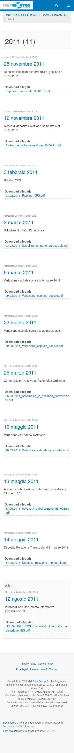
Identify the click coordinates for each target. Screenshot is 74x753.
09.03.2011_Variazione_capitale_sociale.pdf (34, 295)
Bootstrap (8, 722)
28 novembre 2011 (24, 63)
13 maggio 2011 (21, 480)
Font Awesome (11, 730)
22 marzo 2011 (20, 322)
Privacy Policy (28, 663)
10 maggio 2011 (21, 426)
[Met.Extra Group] (16, 5)
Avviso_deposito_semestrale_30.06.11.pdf (33, 145)
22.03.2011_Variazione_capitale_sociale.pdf (34, 346)
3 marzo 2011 (19, 222)
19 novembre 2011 (24, 117)
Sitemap (53, 669)
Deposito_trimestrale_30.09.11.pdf (28, 91)
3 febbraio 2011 (21, 171)
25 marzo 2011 (20, 372)
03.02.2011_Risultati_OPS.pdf (25, 195)
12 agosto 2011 (21, 598)
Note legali (22, 669)
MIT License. (27, 726)
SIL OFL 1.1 (49, 730)
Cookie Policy (45, 663)
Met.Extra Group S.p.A (40, 681)
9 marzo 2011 (19, 272)
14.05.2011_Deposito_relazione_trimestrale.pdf (36, 562)
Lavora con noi (38, 669)
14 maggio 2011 (21, 539)
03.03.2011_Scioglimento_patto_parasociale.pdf (37, 245)
